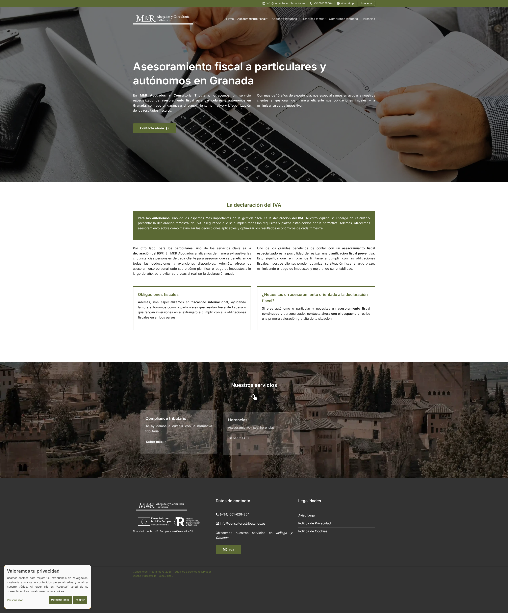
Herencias (368, 18)
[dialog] (47, 587)
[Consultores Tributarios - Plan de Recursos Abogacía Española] (163, 19)
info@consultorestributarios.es (242, 523)
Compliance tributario (343, 18)
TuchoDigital (164, 575)
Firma (230, 18)
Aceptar (80, 599)
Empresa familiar (314, 18)
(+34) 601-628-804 (234, 514)
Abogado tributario (284, 18)
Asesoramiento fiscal (251, 18)
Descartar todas (60, 599)
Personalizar (15, 600)
